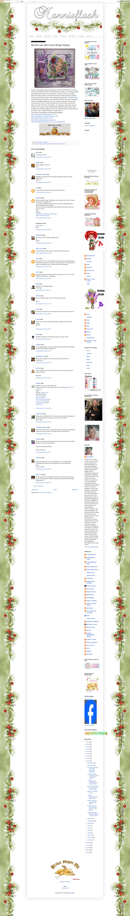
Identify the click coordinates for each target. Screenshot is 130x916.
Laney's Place (91, 618)
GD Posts (72, 36)
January (90, 840)
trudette (89, 651)
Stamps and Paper (92, 642)
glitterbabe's (90, 594)
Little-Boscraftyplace (93, 621)
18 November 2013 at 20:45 (43, 329)
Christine (38, 439)
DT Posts (63, 36)
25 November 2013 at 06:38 (43, 482)
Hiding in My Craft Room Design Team (46, 214)
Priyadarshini (90, 337)
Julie (88, 264)
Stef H (37, 272)
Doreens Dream (91, 586)
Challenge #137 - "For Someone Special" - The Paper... (92, 808)
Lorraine (89, 261)
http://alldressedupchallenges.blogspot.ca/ (43, 120)
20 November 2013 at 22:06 (43, 422)
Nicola (88, 332)
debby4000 (39, 235)
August (90, 823)
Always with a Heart (92, 569)
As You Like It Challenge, (43, 401)
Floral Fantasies (91, 592)
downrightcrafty (40, 356)
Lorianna (38, 457)
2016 (87, 754)
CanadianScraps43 (41, 427)
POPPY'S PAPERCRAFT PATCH (91, 635)
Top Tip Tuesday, (40, 397)
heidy (37, 284)
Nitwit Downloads (61, 143)
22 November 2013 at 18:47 (43, 452)
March (90, 835)
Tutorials (81, 36)
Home (31, 36)
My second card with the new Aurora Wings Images (93, 787)
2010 (87, 847)
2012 (87, 843)
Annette (38, 383)
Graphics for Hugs (65, 881)
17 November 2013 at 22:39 (43, 192)
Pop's (88, 359)
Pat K (37, 334)
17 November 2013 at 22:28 (43, 182)
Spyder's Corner (91, 639)
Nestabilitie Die (52, 143)
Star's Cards (90, 645)
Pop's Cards (39, 248)
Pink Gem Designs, (41, 396)
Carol (88, 368)
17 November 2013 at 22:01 (43, 169)
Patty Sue (89, 362)
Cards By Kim (91, 575)
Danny (88, 276)
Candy (89, 36)
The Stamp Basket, (41, 402)
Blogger (72, 893)
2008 (87, 852)
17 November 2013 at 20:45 (43, 157)
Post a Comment (38, 486)
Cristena (89, 317)
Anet (88, 314)
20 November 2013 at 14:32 (43, 351)
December (91, 763)
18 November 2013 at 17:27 (43, 304)
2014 (87, 758)
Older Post (75, 489)
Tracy (37, 258)
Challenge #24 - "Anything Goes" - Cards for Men (93, 782)
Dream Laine (90, 589)
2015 (87, 756)
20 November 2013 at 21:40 (43, 408)
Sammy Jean (90, 270)
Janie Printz (39, 414)
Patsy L (89, 335)
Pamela (38, 296)
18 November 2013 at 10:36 (43, 266)
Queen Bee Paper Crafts (42, 215)
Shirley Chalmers (88, 698)
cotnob (38, 319)
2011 (87, 845)
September (91, 821)
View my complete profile (91, 547)
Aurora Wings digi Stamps (42, 143)
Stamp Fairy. (39, 404)
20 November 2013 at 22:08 (43, 433)
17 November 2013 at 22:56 (43, 218)
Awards (38, 36)
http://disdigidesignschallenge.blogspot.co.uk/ (44, 116)
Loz (37, 188)
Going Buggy (90, 597)
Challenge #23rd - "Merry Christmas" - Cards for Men (93, 814)
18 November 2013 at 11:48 (43, 278)
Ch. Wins (47, 36)
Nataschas (90, 329)
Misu (37, 152)
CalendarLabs (91, 171)
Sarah (37, 309)
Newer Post (35, 489)
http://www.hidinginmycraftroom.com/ (42, 118)
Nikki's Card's (91, 627)
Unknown (38, 198)
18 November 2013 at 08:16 (43, 243)
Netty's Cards (44, 392)
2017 (87, 751)
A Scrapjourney (91, 554)
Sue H (88, 648)
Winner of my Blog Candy (92, 792)
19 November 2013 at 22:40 (43, 339)
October (90, 818)
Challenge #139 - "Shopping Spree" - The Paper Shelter (93, 776)
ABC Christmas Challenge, (43, 399)
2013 (87, 761)
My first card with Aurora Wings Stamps (92, 802)
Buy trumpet (65, 888)
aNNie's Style (90, 572)
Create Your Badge (89, 725)
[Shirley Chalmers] (90, 723)
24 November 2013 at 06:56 (43, 469)
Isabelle (89, 258)
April (89, 833)
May (89, 830)
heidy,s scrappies (92, 600)
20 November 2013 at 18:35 (43, 378)
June (89, 828)
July (89, 825)
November (91, 765)
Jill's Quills (90, 608)
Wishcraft (89, 654)
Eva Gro (38, 368)
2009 (87, 850)
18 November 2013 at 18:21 (43, 314)
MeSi (88, 326)
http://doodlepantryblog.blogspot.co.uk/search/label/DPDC (48, 122)
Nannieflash (90, 457)
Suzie (88, 273)
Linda (88, 323)
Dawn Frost (39, 474)
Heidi (88, 284)
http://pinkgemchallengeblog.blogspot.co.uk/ (44, 114)
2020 (87, 744)
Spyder (38, 162)
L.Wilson (38, 344)
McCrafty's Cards (41, 174)
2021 (87, 742)
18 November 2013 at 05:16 (43, 229)
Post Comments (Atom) (45, 492)
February (90, 837)
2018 (87, 749)
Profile (55, 36)
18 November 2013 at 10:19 (43, 253)
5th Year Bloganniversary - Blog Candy (93, 797)
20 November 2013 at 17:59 (43, 362)
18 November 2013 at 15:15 (43, 290)
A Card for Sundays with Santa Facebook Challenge (92, 770)
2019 (87, 746)
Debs (88, 356)
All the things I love (92, 566)
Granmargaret (91, 255)
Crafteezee (90, 578)
